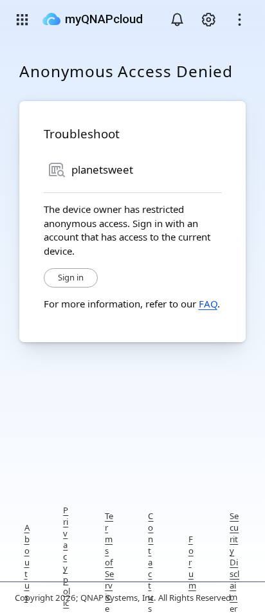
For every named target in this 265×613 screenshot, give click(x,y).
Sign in (71, 277)
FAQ (208, 303)
